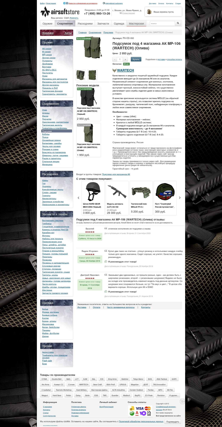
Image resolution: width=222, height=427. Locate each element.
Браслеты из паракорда (54, 152)
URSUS (123, 384)
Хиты (68, 32)
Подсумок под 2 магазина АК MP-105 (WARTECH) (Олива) (88, 147)
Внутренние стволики (52, 220)
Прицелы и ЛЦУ (50, 87)
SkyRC (137, 395)
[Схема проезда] (128, 13)
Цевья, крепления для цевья (56, 277)
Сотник (71, 384)
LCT (77, 379)
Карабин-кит (48, 232)
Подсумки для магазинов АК (116, 174)
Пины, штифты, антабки (54, 244)
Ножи (44, 75)
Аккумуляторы (49, 198)
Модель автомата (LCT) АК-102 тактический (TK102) (116, 206)
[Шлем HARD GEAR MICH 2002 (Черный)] (93, 191)
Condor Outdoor (136, 390)
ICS (101, 379)
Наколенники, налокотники (55, 121)
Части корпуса (49, 283)
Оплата (96, 307)
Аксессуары (48, 352)
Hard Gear (57, 395)
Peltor (68, 395)
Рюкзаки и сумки (50, 149)
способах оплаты (174, 59)
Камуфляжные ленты (52, 189)
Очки (44, 109)
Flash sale (47, 360)
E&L (93, 379)
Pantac (151, 390)
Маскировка (48, 324)
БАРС (174, 379)
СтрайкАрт (46, 390)
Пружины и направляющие (55, 262)
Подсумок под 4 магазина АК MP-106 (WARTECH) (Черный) (88, 111)
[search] (178, 23)
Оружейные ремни (51, 140)
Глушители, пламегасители (55, 226)
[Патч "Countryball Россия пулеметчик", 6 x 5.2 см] (165, 191)
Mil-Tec (170, 390)
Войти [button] (42, 3)
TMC (105, 395)
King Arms (112, 379)
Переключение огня (52, 241)
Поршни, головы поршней (55, 253)
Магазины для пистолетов (55, 81)
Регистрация (51, 3)
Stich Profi (110, 384)
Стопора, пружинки (51, 268)
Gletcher (124, 379)
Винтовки (46, 66)
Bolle (87, 395)
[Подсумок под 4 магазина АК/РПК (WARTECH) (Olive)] (80, 75)
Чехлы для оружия (51, 146)
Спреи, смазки (49, 192)
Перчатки (46, 118)
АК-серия (46, 48)
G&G (68, 379)
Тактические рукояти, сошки (56, 271)
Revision (161, 395)
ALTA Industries (118, 390)
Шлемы (46, 112)
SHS (150, 379)
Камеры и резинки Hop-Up (55, 229)
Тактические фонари (52, 90)
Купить (136, 59)
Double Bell (56, 379)
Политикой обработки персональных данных (141, 421)
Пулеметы (47, 60)
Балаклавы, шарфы (52, 143)
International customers (114, 3)
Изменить (74, 17)
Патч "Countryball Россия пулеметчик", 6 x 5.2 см (164, 206)
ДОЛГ (145, 384)
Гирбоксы (46, 223)
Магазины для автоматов (54, 78)
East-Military (81, 390)
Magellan (135, 384)
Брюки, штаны (49, 321)
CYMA (44, 379)
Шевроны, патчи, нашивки (55, 155)
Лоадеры (46, 186)
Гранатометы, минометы (54, 93)
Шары (45, 180)
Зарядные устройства (53, 201)
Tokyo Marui (138, 379)
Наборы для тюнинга (52, 238)
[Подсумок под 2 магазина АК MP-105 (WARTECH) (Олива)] (88, 132)
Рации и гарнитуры (51, 158)
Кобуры (46, 134)
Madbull (126, 395)
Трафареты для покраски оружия (54, 356)
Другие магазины (50, 84)
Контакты (145, 307)
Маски (45, 115)
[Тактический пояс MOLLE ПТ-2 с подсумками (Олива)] (141, 191)
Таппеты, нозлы (50, 274)
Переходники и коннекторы (55, 204)
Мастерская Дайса (99, 390)
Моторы (46, 235)
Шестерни (47, 289)
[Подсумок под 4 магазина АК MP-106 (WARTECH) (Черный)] (88, 96)
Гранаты (46, 195)
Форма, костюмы (50, 311)
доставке (161, 59)
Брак (44, 363)
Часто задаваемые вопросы (121, 307)
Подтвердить (172, 421)
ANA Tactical (162, 379)
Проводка (47, 259)
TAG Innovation (159, 384)
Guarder (115, 395)
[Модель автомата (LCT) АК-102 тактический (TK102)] (117, 191)
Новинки (47, 32)
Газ (43, 183)
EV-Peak (149, 395)
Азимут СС (58, 384)
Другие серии (48, 57)
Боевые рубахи (49, 314)
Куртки (45, 317)
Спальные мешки (50, 161)
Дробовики (47, 63)
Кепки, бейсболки (51, 327)
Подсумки (47, 130)
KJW (85, 379)
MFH (160, 390)
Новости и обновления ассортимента (83, 3)
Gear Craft (97, 384)
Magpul (45, 395)
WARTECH (125, 70)
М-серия (46, 51)
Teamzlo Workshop (64, 390)
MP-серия (47, 54)
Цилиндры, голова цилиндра (56, 280)
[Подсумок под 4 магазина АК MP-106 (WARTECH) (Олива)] (93, 47)
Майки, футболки (50, 333)
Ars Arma (45, 384)
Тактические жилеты (52, 124)
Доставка (81, 307)
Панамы (46, 330)
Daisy (78, 395)
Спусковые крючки (51, 265)
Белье (45, 308)
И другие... (173, 395)
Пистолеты (47, 72)
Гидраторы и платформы (54, 127)
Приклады (47, 256)
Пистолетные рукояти (53, 247)
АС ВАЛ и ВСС (49, 69)
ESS (96, 395)
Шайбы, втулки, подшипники (56, 286)
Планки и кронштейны (53, 250)
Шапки (45, 336)
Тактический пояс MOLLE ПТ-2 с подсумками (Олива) (140, 206)
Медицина (47, 164)
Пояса (45, 137)
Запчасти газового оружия (55, 293)
